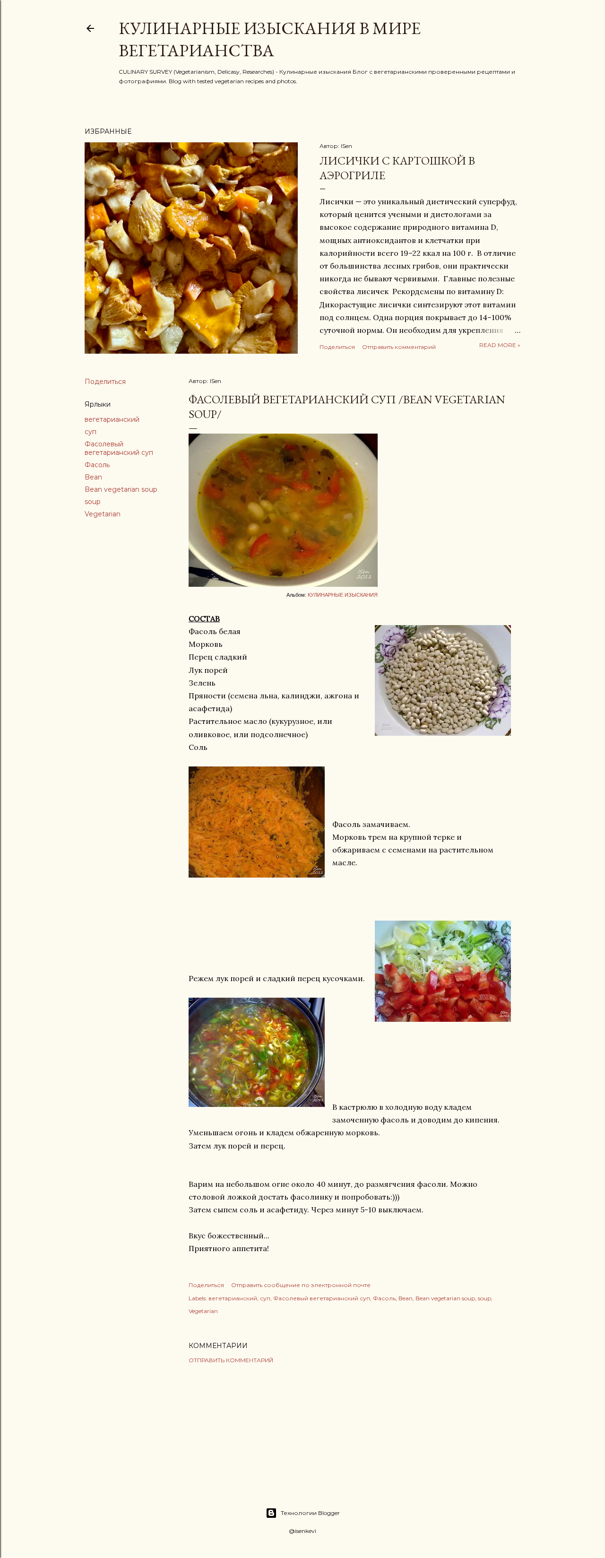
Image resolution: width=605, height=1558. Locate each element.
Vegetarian (103, 514)
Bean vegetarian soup (121, 489)
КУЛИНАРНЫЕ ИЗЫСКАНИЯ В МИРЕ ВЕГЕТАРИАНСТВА (270, 39)
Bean (93, 477)
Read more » (499, 344)
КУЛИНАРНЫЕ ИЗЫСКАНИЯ (343, 595)
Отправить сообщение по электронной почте (301, 1284)
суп (90, 431)
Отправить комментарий (399, 346)
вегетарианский (112, 419)
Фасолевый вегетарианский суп (119, 448)
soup (93, 501)
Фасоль (97, 465)
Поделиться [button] (337, 346)
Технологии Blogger (310, 1512)
